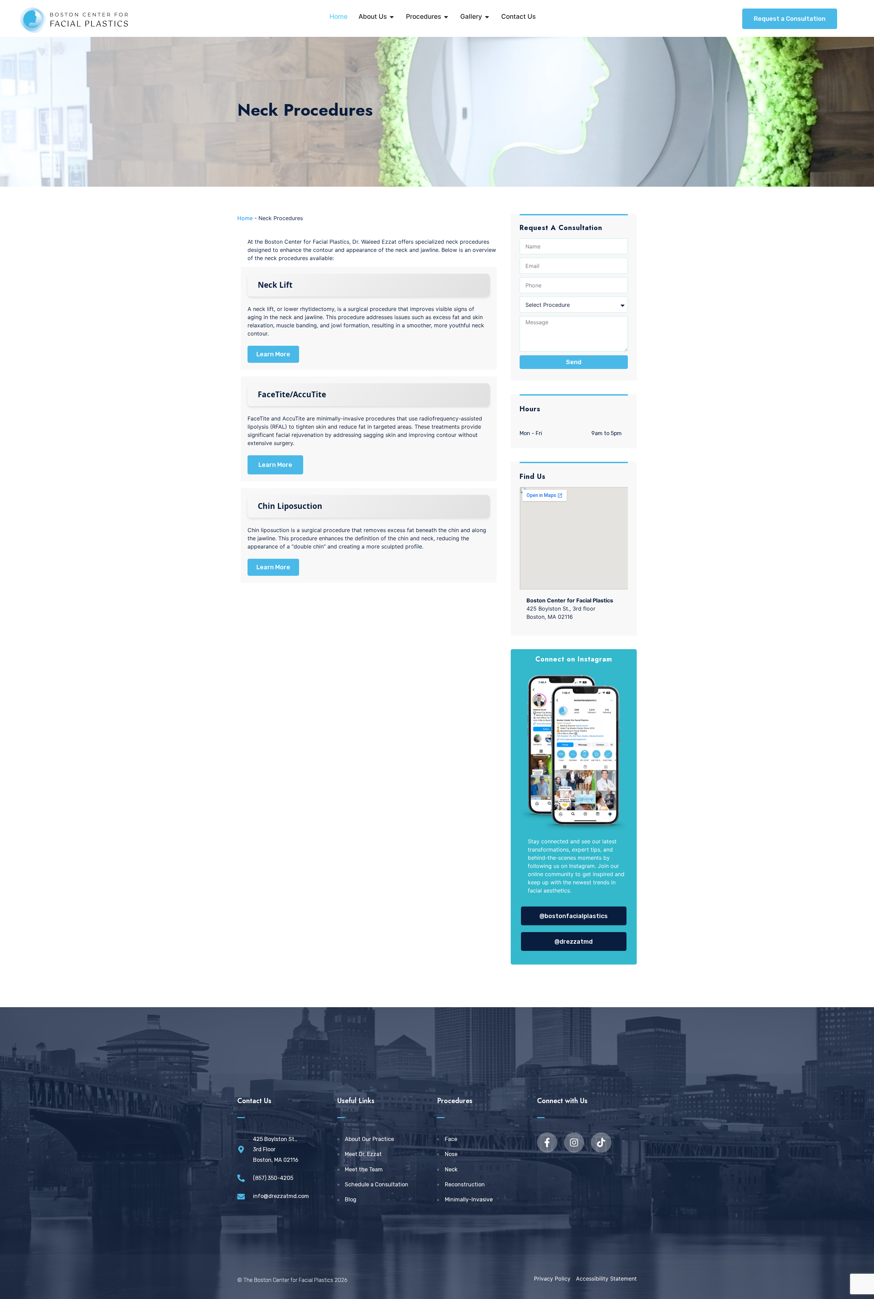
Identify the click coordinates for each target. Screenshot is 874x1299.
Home (245, 218)
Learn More (273, 354)
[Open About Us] (392, 17)
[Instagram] (574, 1142)
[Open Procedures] (446, 17)
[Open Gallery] (487, 17)
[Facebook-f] (547, 1142)
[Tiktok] (601, 1142)
